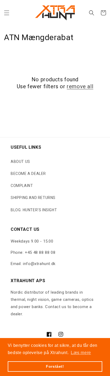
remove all (80, 86)
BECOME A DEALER (28, 173)
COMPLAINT (22, 185)
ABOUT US (20, 161)
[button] (7, 13)
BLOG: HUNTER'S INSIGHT (34, 210)
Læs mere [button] (81, 352)
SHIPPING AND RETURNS (33, 197)
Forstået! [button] (55, 366)
